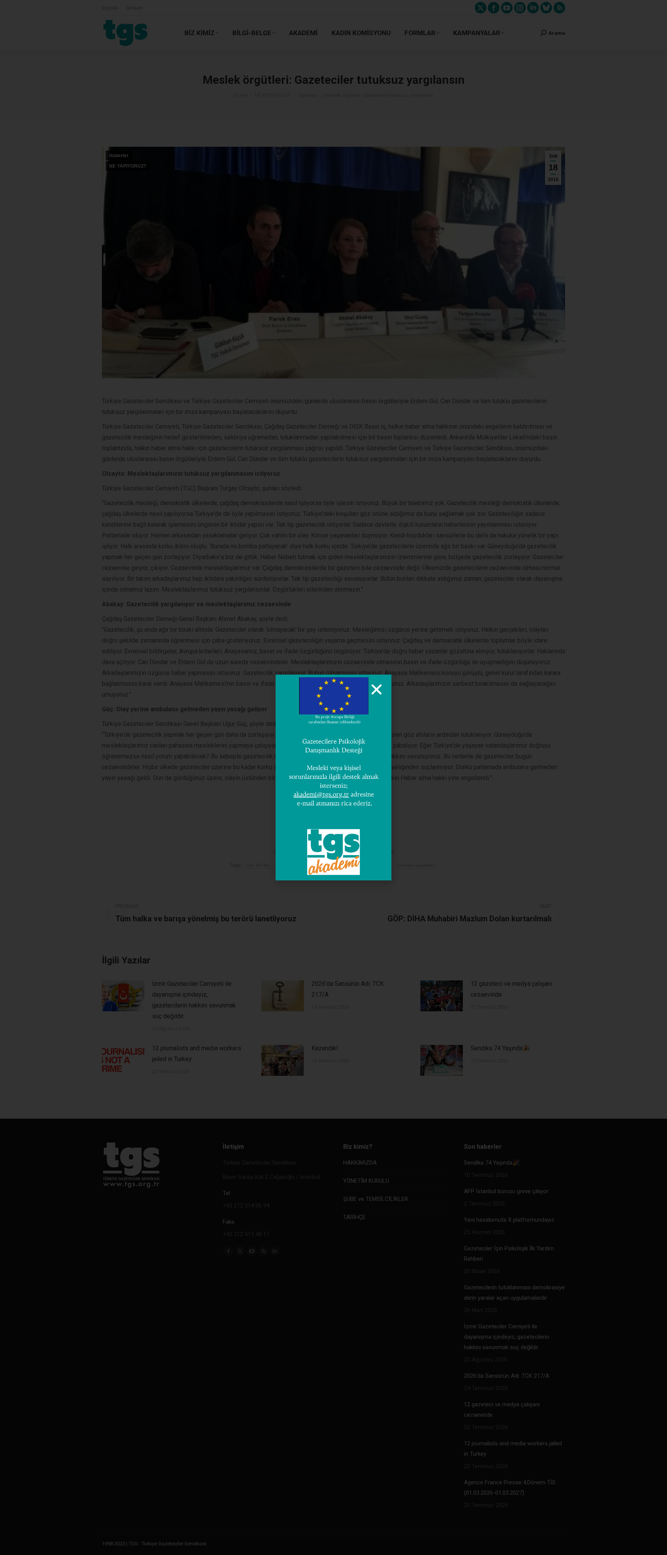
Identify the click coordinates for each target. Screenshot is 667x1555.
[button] (376, 689)
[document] (333, 777)
